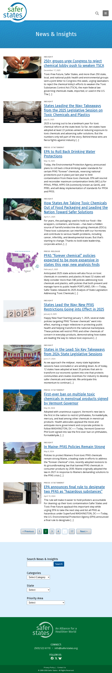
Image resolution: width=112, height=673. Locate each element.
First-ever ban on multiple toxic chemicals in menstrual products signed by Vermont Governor (76, 398)
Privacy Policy (49, 667)
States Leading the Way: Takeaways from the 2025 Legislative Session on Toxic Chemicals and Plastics (73, 110)
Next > (84, 531)
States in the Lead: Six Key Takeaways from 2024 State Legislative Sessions (74, 351)
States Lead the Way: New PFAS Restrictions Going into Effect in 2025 (74, 307)
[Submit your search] (97, 13)
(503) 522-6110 (42, 648)
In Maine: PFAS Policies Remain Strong (74, 447)
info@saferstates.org (66, 648)
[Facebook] (52, 658)
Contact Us (61, 667)
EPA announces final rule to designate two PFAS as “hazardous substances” (74, 489)
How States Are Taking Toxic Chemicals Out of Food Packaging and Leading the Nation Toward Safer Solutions (76, 207)
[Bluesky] (60, 658)
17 (72, 531)
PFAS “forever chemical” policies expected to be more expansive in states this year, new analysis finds (72, 260)
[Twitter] (56, 658)
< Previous (28, 531)
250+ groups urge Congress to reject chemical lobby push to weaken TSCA (74, 63)
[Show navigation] (106, 13)
